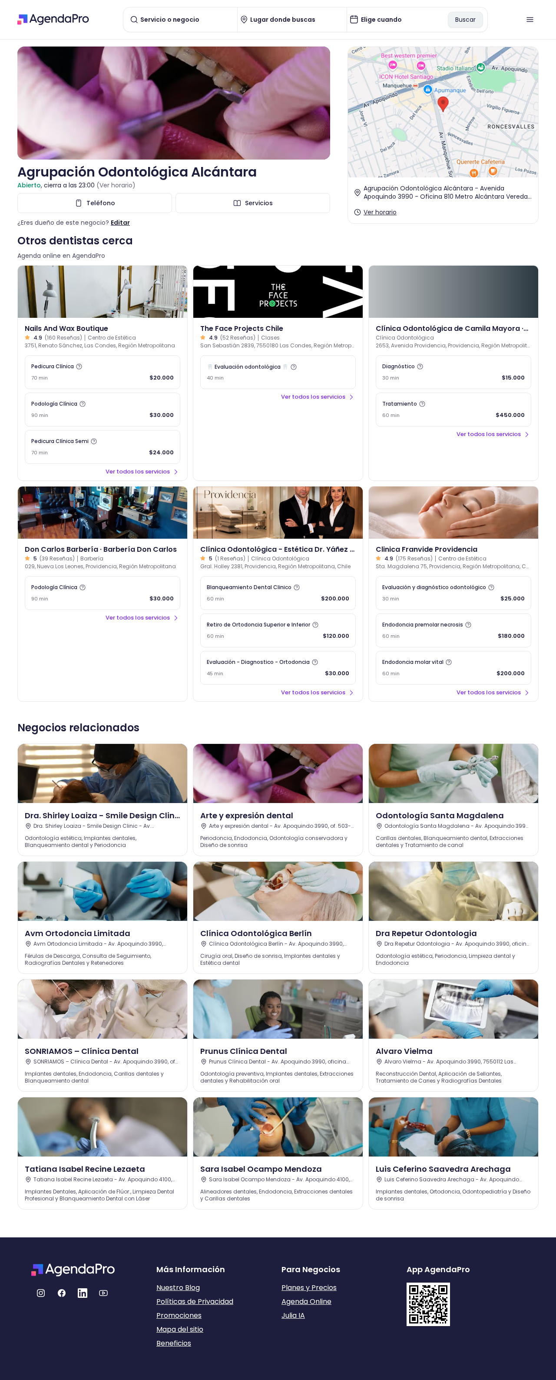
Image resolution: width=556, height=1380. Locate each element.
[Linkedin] (82, 1293)
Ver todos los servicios (138, 471)
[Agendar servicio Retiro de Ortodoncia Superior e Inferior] (278, 630)
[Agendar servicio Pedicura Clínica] (102, 372)
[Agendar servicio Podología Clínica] (102, 409)
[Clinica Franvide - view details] (453, 513)
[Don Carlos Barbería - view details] (102, 513)
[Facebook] (61, 1293)
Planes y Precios (309, 1288)
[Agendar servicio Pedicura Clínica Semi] (102, 446)
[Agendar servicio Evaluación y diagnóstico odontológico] (453, 593)
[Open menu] (530, 19)
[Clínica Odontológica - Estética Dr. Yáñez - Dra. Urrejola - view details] (278, 513)
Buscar (465, 19)
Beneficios (173, 1343)
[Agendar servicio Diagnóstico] (453, 372)
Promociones (179, 1315)
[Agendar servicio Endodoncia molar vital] (453, 667)
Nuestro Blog (178, 1288)
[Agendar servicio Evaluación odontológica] (278, 372)
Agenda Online (306, 1302)
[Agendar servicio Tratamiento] (453, 409)
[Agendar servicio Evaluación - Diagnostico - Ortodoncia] (278, 667)
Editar (120, 222)
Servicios (259, 203)
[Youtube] (103, 1293)
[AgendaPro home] (53, 19)
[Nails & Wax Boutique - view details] (102, 292)
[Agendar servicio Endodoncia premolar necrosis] (453, 630)
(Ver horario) (116, 185)
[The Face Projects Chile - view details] (278, 292)
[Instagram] (40, 1293)
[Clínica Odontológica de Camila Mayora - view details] (453, 292)
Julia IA (293, 1315)
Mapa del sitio (179, 1329)
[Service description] (79, 366)
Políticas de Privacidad (194, 1302)
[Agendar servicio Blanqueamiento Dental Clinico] (278, 593)
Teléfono (100, 203)
